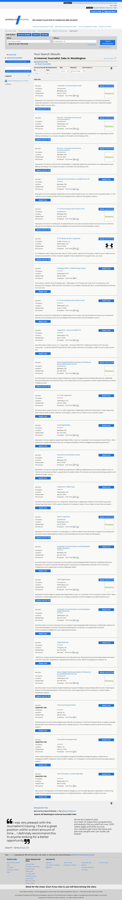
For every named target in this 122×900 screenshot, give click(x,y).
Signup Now (110, 11)
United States (92, 45)
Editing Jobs (29, 864)
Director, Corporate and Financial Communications (69, 118)
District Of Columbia (60, 31)
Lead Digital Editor (64, 425)
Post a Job (96, 11)
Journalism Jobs (10, 31)
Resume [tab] (44, 34)
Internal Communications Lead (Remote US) (73, 179)
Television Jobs (30, 881)
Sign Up (48, 862)
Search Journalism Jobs (43, 26)
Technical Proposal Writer (66, 705)
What (9, 38)
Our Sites (10, 867)
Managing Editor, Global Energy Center (71, 268)
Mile (61, 67)
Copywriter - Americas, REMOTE (69, 330)
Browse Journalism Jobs (65, 26)
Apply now (106, 179)
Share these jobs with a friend (18, 81)
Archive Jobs (103, 862)
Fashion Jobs (29, 869)
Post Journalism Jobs (88, 26)
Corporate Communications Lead (69, 85)
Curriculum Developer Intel (67, 739)
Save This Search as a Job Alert (18, 71)
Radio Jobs (29, 878)
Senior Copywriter (63, 517)
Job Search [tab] (10, 34)
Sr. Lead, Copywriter (64, 395)
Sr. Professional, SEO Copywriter (68, 238)
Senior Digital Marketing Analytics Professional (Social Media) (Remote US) (74, 363)
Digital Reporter (63, 642)
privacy (11, 855)
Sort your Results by (40, 69)
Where (56, 38)
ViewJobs (73, 67)
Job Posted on (87, 67)
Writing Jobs (29, 883)
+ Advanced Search (104, 47)
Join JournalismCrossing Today (18, 61)
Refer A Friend (105, 26)
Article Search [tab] (24, 34)
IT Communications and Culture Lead (70, 209)
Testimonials (68, 862)
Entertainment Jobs (32, 866)
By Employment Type (51, 69)
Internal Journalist (44, 31)
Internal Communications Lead (68, 455)
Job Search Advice (70, 865)
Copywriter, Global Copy (65, 487)
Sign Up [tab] (36, 34)
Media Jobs (29, 871)
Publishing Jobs (30, 876)
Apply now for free (107, 86)
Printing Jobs (30, 874)
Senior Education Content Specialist (70, 774)
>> (116, 68)
